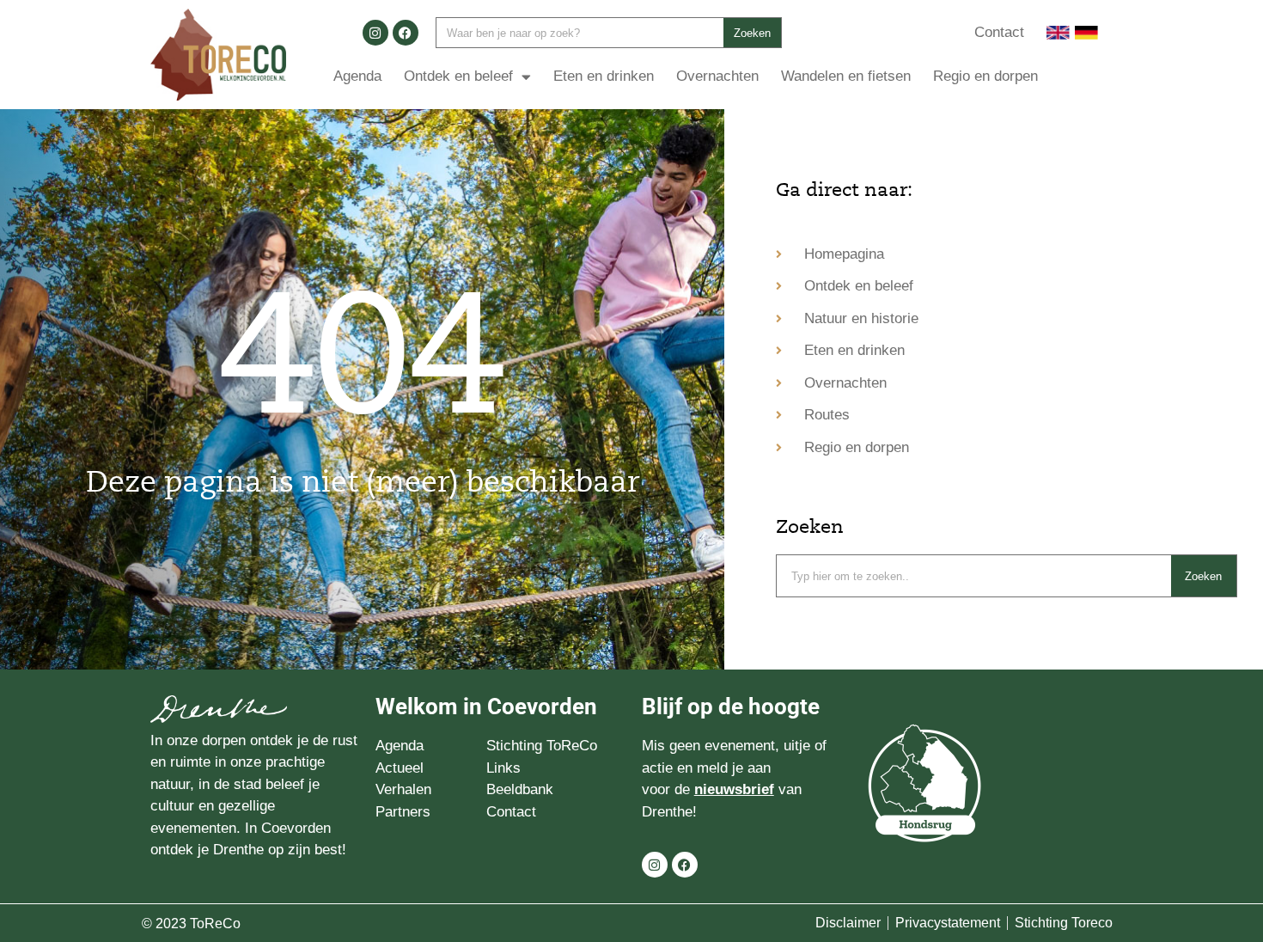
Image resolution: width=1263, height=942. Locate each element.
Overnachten (717, 76)
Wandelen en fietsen (846, 76)
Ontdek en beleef (458, 76)
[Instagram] (375, 33)
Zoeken (752, 33)
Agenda (357, 76)
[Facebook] (405, 33)
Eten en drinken (603, 76)
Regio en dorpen (985, 76)
